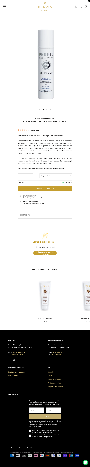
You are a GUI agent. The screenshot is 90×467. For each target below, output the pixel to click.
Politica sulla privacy (55, 383)
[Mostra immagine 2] (46, 109)
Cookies (50, 376)
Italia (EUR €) (15, 447)
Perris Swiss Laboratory (45, 118)
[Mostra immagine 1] (43, 109)
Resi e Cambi (13, 376)
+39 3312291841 (17, 355)
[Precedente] (39, 109)
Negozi (50, 372)
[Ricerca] (81, 6)
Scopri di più (25, 215)
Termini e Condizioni (55, 379)
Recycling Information (55, 386)
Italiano (29, 447)
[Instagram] (14, 360)
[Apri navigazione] (4, 6)
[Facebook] (9, 360)
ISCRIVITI (45, 417)
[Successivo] (50, 109)
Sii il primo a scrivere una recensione (45, 253)
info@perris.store (19, 352)
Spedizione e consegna (16, 372)
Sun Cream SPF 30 (45, 319)
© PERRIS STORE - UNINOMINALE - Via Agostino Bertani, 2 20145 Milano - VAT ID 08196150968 (41, 452)
